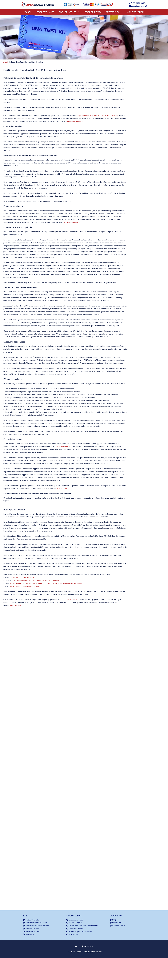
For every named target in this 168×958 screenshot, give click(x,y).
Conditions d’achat (75, 928)
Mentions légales (75, 923)
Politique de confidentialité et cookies (83, 925)
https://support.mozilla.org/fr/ (23, 577)
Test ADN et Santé (32, 931)
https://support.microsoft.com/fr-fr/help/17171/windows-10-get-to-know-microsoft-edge (46, 583)
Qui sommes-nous (75, 920)
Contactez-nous (118, 925)
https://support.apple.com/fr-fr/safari (25, 586)
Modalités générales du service (80, 931)
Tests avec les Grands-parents (37, 925)
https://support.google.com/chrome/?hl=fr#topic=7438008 (35, 580)
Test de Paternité (32, 920)
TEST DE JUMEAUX (92, 12)
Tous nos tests (30, 934)
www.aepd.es (62, 488)
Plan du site (73, 934)
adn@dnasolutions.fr (139, 6)
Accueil (5, 62)
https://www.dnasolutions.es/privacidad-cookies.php (98, 115)
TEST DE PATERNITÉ (45, 12)
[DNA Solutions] (37, 4)
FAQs (114, 920)
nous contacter (15, 605)
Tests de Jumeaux (32, 928)
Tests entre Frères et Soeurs (36, 923)
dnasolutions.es (72, 599)
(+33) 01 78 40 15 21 (138, 3)
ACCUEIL (27, 12)
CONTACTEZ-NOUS (135, 12)
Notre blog (116, 923)
